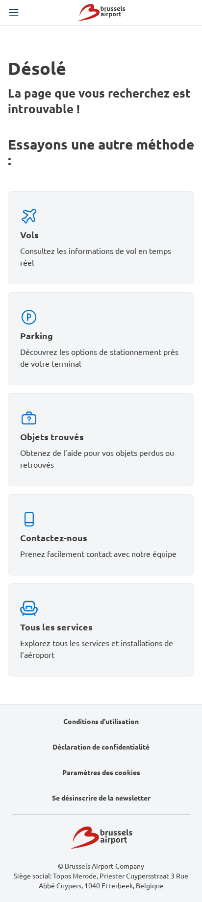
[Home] (101, 12)
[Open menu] (14, 13)
